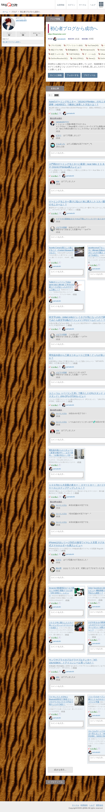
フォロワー (23, 34)
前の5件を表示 (56, 410)
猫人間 (58, 568)
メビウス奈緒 (61, 227)
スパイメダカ (61, 413)
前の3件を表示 (56, 502)
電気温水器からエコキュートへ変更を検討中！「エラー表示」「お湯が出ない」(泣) (61, 452)
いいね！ (54, 113)
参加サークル (36, 34)
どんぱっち (60, 144)
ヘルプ (91, 805)
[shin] (52, 182)
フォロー (9, 34)
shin (57, 181)
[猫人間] (52, 569)
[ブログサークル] (9, 4)
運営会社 (99, 805)
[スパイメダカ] (52, 414)
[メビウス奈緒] (52, 228)
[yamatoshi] (65, 113)
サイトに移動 (56, 75)
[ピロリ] (52, 136)
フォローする (72, 75)
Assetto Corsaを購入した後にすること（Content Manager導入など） (61, 250)
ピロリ (58, 135)
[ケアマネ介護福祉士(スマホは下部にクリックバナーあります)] (52, 220)
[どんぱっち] (52, 145)
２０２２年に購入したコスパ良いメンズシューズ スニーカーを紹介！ (61, 625)
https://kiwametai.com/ (57, 34)
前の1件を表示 (56, 118)
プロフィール (89, 75)
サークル (75, 805)
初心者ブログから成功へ (74, 28)
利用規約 (84, 805)
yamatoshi (61, 39)
